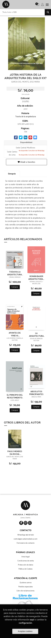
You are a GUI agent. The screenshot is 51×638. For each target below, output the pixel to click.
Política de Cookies (25, 569)
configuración (25, 623)
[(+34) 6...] (30, 523)
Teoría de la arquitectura (25, 116)
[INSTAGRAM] (25, 523)
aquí (32, 620)
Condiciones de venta (25, 560)
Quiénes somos (26, 582)
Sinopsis (12, 173)
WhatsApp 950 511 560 (25, 534)
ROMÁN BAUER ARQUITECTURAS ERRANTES (36, 277)
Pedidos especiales (25, 586)
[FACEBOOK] (21, 523)
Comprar (14, 287)
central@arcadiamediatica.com (25, 539)
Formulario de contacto (25, 543)
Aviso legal (25, 556)
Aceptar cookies (25, 631)
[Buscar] (48, 12)
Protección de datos (25, 564)
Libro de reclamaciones (25, 590)
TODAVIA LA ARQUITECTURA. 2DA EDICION (14, 273)
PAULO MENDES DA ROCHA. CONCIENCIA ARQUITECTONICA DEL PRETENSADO (14, 452)
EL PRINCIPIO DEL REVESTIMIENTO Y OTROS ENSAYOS (15, 396)
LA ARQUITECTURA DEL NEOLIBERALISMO (36, 334)
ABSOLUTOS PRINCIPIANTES (36, 392)
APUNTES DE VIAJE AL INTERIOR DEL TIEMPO (14, 334)
